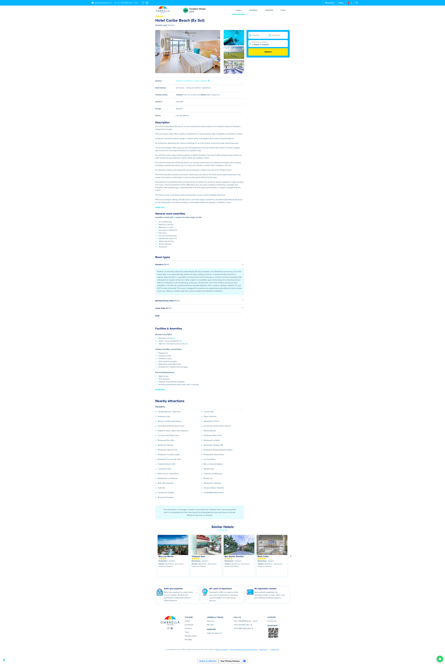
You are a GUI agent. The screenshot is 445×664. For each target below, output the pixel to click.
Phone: (158, 116)
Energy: (158, 109)
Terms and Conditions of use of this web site (243, 649)
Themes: (162, 564)
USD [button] (340, 3)
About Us (210, 621)
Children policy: (161, 95)
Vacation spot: (161, 25)
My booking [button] (329, 3)
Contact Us (271, 621)
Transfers (269, 10)
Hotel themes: (160, 88)
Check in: (159, 102)
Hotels (238, 10)
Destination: (163, 561)
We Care (210, 625)
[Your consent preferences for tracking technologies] (4, 660)
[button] (350, 3)
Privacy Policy (263, 649)
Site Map (188, 639)
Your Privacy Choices (230, 661)
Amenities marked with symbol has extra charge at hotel (178, 217)
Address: (158, 81)
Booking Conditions (222, 649)
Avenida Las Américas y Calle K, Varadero (191, 81)
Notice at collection (208, 661)
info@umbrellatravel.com (103, 3)
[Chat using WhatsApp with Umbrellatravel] (440, 659)
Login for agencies (214, 633)
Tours (283, 10)
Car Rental (253, 10)
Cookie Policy (275, 649)
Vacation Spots (191, 636)
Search (268, 52)
